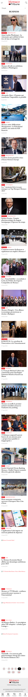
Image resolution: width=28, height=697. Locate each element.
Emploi (9, 247)
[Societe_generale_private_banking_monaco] (14, 456)
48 (19, 672)
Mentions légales (20, 689)
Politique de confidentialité (13, 691)
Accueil (2, 695)
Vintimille (9, 651)
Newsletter (14, 695)
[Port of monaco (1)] (14, 112)
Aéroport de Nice (10, 497)
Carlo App (8, 528)
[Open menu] (2, 2)
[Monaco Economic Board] (14, 548)
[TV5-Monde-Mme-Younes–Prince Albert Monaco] (14, 579)
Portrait (4, 32)
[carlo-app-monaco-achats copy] (14, 518)
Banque (8, 122)
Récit (3, 184)
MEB (7, 93)
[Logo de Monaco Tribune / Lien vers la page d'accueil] (14, 2)
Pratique (4, 247)
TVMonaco (9, 432)
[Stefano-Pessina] (14, 206)
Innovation (9, 63)
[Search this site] (26, 3)
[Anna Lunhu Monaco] (14, 23)
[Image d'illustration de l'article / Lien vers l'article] (14, 83)
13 (13, 672)
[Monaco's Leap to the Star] (14, 54)
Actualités (8, 695)
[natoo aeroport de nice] (14, 487)
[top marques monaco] (14, 175)
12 (9, 672)
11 (23, 669)
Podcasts (25, 695)
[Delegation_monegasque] (14, 298)
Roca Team (8, 620)
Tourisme (8, 368)
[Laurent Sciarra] (14, 423)
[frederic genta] (14, 145)
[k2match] (14, 329)
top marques (9, 184)
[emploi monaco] (14, 237)
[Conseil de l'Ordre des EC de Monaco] (14, 266)
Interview (4, 339)
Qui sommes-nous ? (8, 689)
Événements (9, 401)
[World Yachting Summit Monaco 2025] (14, 391)
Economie (8, 276)
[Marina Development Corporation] (14, 641)
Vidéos (20, 695)
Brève (3, 63)
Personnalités (11, 32)
